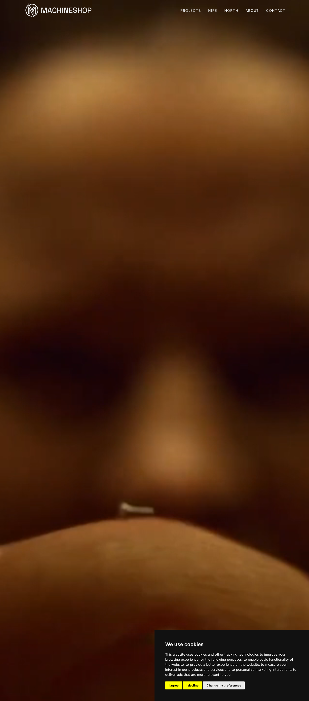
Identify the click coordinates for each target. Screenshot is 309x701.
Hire (212, 10)
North (231, 10)
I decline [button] (192, 685)
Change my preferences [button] (224, 685)
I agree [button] (173, 685)
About (252, 10)
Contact (275, 10)
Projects (190, 10)
